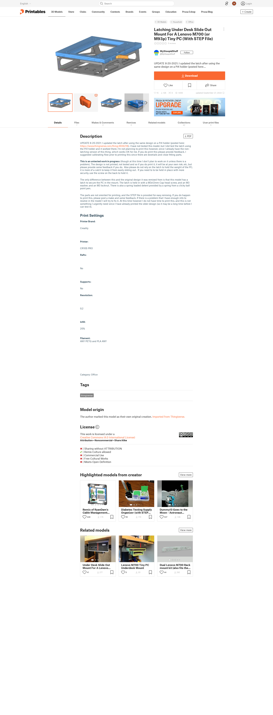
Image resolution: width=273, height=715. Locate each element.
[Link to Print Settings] (106, 215)
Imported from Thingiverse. (168, 416)
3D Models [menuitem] (57, 11)
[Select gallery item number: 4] (100, 504)
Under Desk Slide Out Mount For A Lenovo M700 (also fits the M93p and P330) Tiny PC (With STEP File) (96, 566)
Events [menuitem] (142, 11)
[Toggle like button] (84, 517)
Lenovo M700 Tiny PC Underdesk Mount (135, 566)
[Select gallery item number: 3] (98, 504)
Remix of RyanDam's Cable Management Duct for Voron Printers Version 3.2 (97, 511)
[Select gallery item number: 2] (95, 504)
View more (186, 474)
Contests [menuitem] (115, 11)
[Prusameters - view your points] (234, 3)
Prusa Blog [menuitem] (207, 11)
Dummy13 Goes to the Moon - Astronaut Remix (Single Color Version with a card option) (174, 511)
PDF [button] (189, 136)
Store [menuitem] (71, 11)
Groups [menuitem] (156, 11)
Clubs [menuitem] (83, 11)
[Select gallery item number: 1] (92, 504)
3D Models (161, 22)
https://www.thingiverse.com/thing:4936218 (104, 145)
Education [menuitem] (171, 11)
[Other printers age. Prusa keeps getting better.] (189, 107)
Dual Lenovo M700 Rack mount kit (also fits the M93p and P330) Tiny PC (175, 566)
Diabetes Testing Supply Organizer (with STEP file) (136, 511)
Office (190, 22)
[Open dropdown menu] (224, 29)
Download (191, 75)
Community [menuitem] (98, 11)
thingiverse (87, 395)
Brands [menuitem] (129, 11)
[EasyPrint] (226, 3)
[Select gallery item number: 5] (102, 504)
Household (177, 22)
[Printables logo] (32, 12)
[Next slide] (146, 102)
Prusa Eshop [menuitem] (188, 11)
